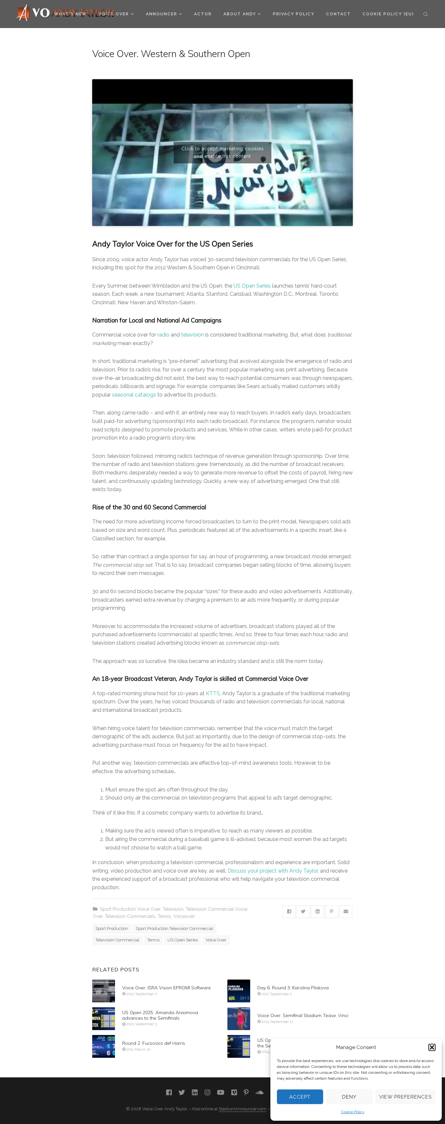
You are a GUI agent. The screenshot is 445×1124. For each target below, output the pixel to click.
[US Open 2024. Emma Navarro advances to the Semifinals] (238, 1046)
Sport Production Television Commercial (174, 928)
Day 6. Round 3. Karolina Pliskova (293, 988)
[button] (432, 1047)
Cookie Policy (353, 1112)
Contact (338, 14)
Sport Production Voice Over (130, 909)
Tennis (164, 916)
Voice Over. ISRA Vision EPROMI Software (166, 988)
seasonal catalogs (134, 395)
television (192, 335)
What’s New (70, 14)
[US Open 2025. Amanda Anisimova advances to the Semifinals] (103, 1018)
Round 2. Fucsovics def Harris (153, 1043)
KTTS (213, 693)
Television (173, 909)
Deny (349, 1097)
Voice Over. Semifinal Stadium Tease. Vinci (302, 1015)
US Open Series (252, 286)
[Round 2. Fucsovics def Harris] (103, 1046)
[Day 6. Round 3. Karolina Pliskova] (238, 991)
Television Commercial (117, 939)
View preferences (405, 1097)
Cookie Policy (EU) (388, 14)
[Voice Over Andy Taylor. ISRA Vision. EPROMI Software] (103, 991)
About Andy (239, 14)
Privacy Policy (293, 14)
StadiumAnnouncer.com (242, 1108)
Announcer (161, 14)
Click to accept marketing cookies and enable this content (222, 152)
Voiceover (184, 916)
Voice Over (114, 14)
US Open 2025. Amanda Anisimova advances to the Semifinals (160, 1015)
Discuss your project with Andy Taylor (273, 871)
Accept (299, 1097)
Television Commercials (130, 916)
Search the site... (425, 14)
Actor (203, 14)
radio (163, 335)
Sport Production (111, 928)
